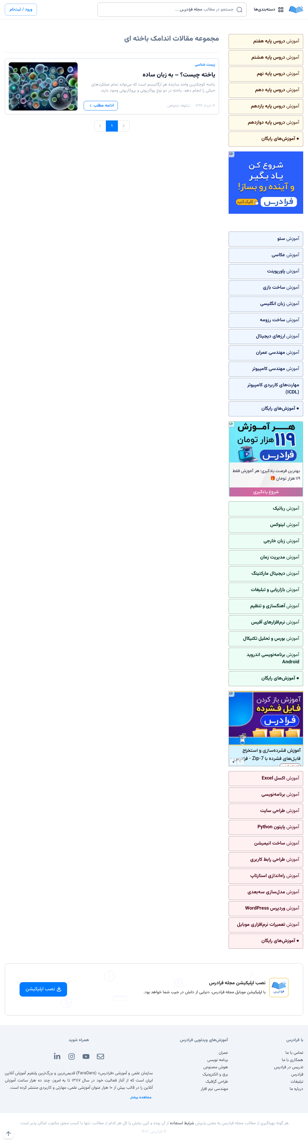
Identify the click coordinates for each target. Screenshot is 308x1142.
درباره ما (296, 1089)
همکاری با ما (292, 1060)
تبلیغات (297, 1081)
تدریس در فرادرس (288, 1067)
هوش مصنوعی (215, 1067)
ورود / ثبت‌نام (21, 9)
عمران (223, 1053)
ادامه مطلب (104, 105)
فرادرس (297, 1074)
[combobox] (168, 9)
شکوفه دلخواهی (178, 105)
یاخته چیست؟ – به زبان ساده (179, 75)
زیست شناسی (205, 64)
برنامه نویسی (217, 1060)
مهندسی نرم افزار (214, 1089)
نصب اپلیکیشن (40, 989)
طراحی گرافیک (216, 1081)
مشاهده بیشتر (141, 1097)
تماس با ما (294, 1053)
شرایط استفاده (182, 1123)
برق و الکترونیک (215, 1074)
